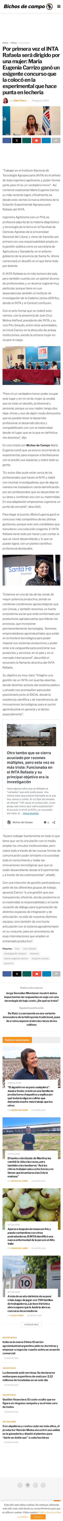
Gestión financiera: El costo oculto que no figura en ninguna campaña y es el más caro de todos (30, 1403)
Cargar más (31, 1324)
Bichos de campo (20, 1110)
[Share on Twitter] (16, 140)
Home (5, 42)
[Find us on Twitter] (27, 1485)
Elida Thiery (20, 100)
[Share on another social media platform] (56, 140)
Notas (14, 42)
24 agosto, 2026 (38, 1110)
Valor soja (9, 1368)
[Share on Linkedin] (46, 140)
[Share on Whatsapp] (26, 140)
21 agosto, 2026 (38, 1181)
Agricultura (14, 1083)
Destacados (10, 1337)
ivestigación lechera (15, 953)
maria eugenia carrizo (16, 958)
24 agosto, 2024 (40, 100)
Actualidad (24, 42)
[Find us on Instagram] (43, 1485)
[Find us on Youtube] (35, 1485)
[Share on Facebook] (7, 140)
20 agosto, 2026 (38, 1248)
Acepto (38, 1516)
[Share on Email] (36, 140)
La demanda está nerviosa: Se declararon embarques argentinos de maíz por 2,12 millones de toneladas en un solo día (29, 1376)
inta (17, 948)
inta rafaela (29, 948)
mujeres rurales (40, 958)
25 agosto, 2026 (11, 1358)
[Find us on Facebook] (20, 1485)
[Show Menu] (58, 6)
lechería (34, 953)
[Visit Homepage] (28, 6)
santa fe (8, 963)
